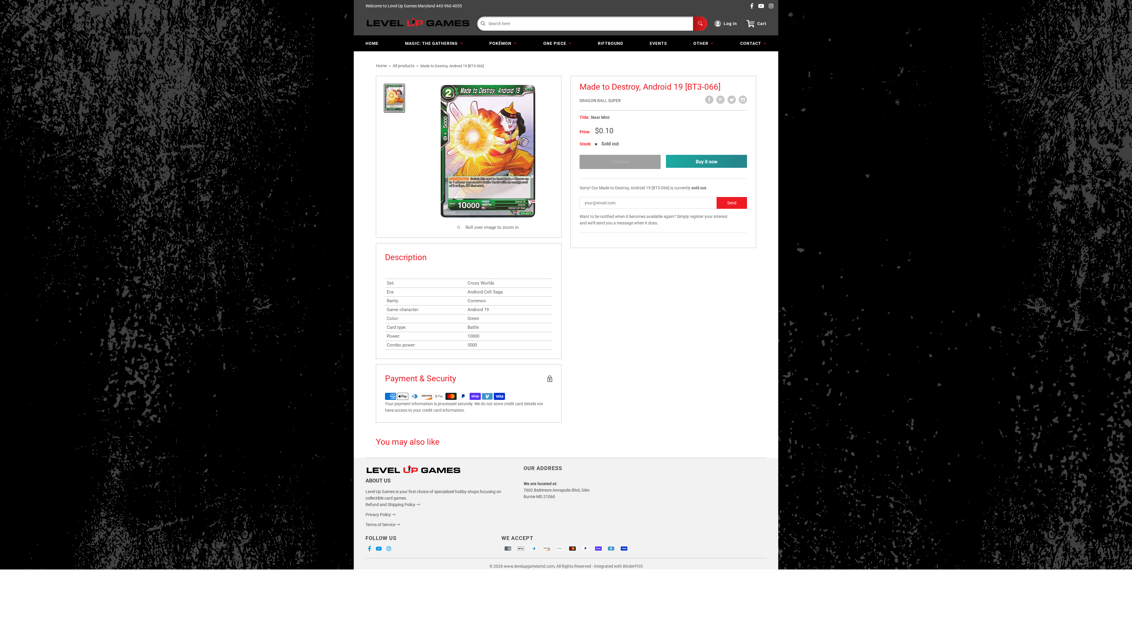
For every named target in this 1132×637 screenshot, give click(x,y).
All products (403, 65)
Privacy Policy (379, 514)
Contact (752, 43)
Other (702, 43)
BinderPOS (633, 566)
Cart (761, 23)
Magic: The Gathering (432, 43)
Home (372, 43)
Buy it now (707, 162)
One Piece (556, 43)
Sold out (620, 162)
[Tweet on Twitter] (732, 100)
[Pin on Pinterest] (720, 100)
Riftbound (610, 43)
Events (658, 43)
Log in (730, 23)
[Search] (700, 24)
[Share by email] (743, 100)
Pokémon (501, 43)
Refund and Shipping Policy (391, 504)
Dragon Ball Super (600, 100)
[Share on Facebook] (709, 100)
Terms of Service (381, 524)
